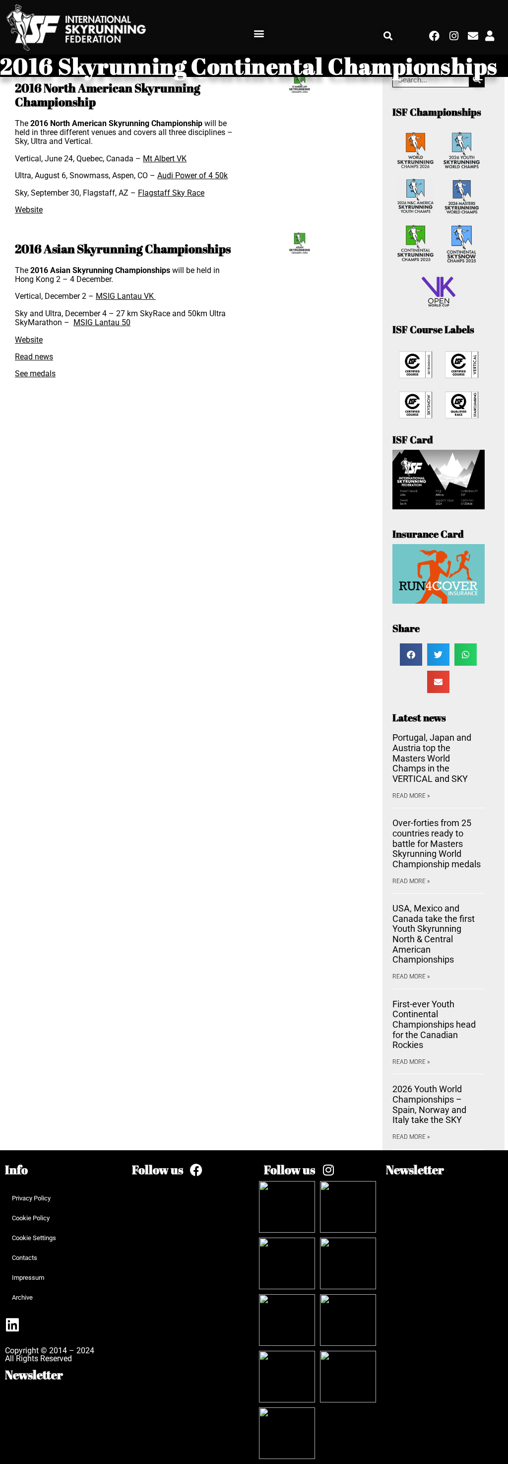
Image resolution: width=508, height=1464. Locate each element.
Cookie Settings (34, 1238)
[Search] (476, 79)
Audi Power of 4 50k (192, 175)
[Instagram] (453, 35)
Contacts (24, 1257)
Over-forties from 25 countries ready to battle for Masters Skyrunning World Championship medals (436, 843)
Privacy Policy (31, 1198)
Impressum (28, 1277)
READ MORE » (411, 795)
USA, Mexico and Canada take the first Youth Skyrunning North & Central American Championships (433, 934)
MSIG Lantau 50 (101, 322)
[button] (259, 33)
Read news (34, 356)
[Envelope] (472, 35)
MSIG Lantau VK (126, 296)
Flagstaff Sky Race (171, 193)
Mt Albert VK (165, 158)
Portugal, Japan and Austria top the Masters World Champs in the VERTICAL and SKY (431, 758)
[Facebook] (434, 35)
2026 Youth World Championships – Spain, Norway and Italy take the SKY (429, 1104)
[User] (489, 35)
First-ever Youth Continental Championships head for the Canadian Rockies (434, 1024)
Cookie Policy (31, 1218)
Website (29, 209)
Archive (22, 1297)
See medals (35, 373)
